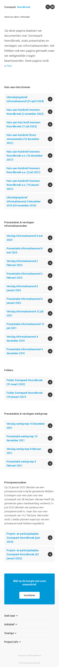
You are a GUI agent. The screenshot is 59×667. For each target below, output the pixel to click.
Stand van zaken (11, 17)
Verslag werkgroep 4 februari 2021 (24, 450)
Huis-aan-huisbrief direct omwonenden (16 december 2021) (23, 138)
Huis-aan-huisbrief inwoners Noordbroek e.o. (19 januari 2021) (23, 184)
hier (9, 65)
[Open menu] (52, 7)
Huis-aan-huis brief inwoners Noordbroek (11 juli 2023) (24, 124)
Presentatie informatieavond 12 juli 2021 (25, 326)
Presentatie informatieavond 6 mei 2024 (25, 250)
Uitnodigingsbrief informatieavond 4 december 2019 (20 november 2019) (24, 201)
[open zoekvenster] (48, 7)
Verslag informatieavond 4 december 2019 (22, 338)
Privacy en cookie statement (29, 655)
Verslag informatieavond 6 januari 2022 (22, 288)
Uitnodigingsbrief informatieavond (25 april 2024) (25, 99)
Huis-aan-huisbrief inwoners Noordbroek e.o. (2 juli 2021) (23, 170)
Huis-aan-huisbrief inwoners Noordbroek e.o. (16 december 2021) (25, 155)
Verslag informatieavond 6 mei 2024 (25, 237)
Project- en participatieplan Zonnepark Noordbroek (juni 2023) (23, 537)
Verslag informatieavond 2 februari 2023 (22, 263)
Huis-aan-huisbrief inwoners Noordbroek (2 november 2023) (25, 111)
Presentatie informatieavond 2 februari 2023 (25, 275)
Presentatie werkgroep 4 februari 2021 (21, 463)
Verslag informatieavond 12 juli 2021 (25, 313)
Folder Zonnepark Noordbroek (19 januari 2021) (25, 394)
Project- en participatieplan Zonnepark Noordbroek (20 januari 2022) (23, 554)
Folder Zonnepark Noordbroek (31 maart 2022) (25, 382)
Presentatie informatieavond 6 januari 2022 (25, 300)
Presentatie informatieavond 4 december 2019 (25, 351)
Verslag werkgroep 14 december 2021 (26, 425)
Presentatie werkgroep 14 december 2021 (22, 438)
